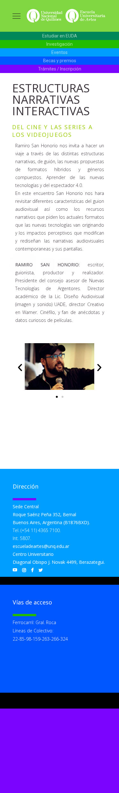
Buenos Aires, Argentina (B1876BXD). (51, 522)
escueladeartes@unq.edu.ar (41, 546)
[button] (59, 36)
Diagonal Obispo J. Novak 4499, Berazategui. (59, 562)
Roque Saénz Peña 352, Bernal (44, 514)
